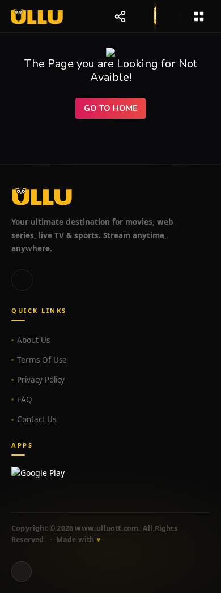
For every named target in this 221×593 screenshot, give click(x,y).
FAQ (24, 399)
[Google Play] (110, 478)
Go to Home (110, 108)
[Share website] (120, 16)
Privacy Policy (41, 380)
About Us (33, 340)
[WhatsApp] (22, 280)
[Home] (36, 16)
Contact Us (36, 419)
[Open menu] (199, 16)
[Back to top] (21, 571)
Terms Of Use (42, 360)
